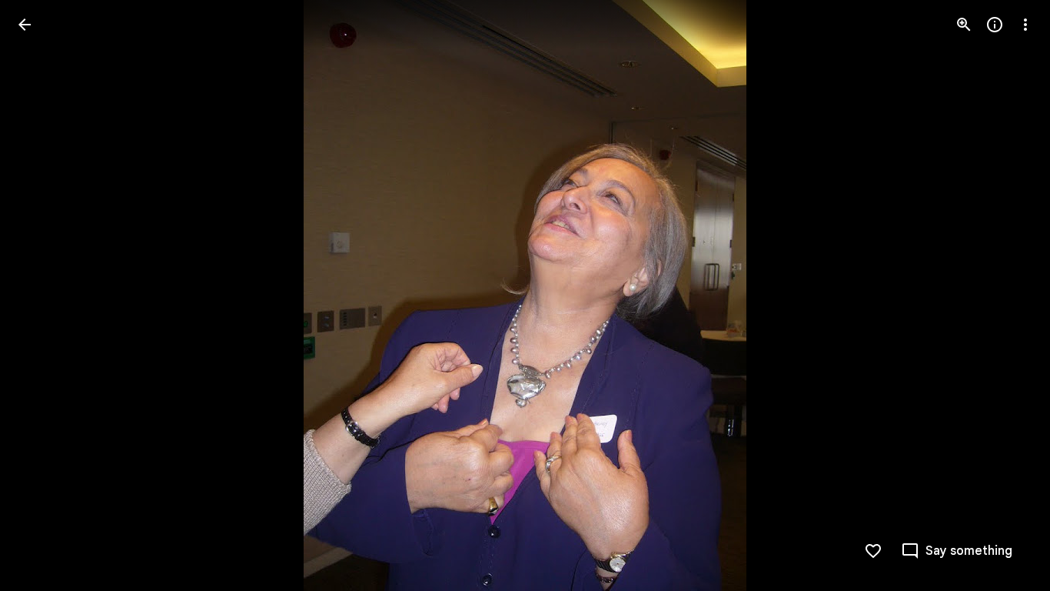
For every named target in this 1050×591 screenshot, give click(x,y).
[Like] (873, 551)
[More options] (1025, 24)
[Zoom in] (964, 24)
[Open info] (994, 24)
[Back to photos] (24, 24)
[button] (1006, 295)
